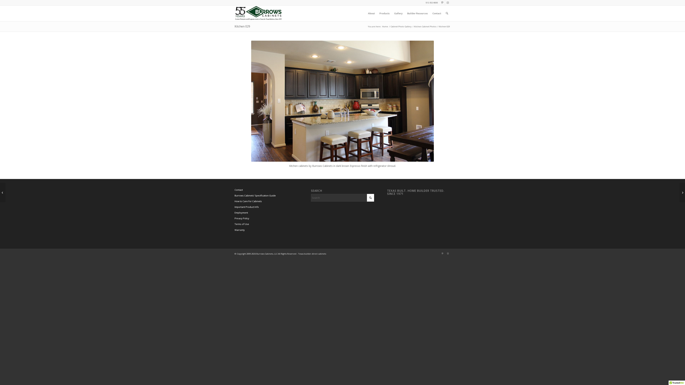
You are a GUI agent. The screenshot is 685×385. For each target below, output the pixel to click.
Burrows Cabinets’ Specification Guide (255, 195)
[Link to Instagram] (447, 2)
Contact (239, 189)
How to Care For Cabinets (248, 201)
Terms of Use (242, 224)
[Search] (446, 13)
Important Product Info (247, 207)
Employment (241, 212)
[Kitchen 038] (3, 192)
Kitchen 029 (242, 26)
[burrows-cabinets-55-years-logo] (258, 13)
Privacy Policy (242, 218)
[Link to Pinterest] (442, 2)
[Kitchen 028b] (682, 192)
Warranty (240, 230)
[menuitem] (371, 13)
